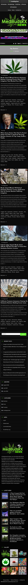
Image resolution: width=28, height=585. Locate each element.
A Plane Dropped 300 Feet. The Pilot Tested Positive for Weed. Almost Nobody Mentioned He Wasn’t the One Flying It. (18, 496)
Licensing (3, 103)
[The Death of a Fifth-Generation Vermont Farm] (5, 529)
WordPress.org (6, 429)
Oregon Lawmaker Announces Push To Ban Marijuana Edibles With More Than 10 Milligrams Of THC (14, 347)
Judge (2, 270)
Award (8, 267)
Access (9, 319)
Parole (24, 4)
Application (10, 211)
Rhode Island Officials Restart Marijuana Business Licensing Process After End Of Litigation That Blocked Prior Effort (13, 79)
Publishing (11, 4)
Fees (14, 213)
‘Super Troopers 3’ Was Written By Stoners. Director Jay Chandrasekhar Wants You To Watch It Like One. (18, 521)
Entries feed (6, 423)
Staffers (16, 160)
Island (21, 101)
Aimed (8, 155)
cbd (23, 100)
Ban (12, 155)
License (2, 215)
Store (13, 10)
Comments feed (7, 426)
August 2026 (6, 385)
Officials (9, 105)
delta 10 (2, 101)
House (9, 158)
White (6, 161)
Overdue (4, 4)
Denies (23, 156)
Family (2, 158)
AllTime (18, 4)
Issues (15, 323)
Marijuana (23, 103)
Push (13, 160)
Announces (14, 319)
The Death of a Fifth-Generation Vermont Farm (17, 528)
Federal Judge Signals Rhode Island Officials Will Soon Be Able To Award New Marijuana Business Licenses (13, 246)
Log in (4, 420)
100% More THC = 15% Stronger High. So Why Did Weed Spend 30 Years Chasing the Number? (14, 361)
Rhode (2, 106)
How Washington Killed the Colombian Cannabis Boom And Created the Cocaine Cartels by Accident (17, 505)
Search (24, 43)
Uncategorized (4, 75)
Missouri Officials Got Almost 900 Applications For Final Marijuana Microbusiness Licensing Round (14, 374)
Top (22, 160)
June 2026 (5, 391)
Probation (14, 7)
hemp (18, 101)
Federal (15, 268)
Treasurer (21, 324)
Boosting (16, 155)
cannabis (19, 100)
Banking (20, 319)
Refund (18, 216)
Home (9, 10)
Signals (17, 272)
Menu (3, 43)
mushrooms (3, 105)
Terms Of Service (14, 580)
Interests (14, 158)
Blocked (9, 100)
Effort (14, 101)
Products (5, 407)
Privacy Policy (6, 580)
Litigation (8, 103)
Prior (13, 105)
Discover (3, 110)
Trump (2, 161)
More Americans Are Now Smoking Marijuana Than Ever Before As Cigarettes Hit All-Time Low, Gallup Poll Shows (14, 367)
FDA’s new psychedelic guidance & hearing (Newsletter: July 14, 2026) (17, 512)
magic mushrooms (15, 103)
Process (17, 105)
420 (6, 100)
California (8, 321)
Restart (21, 105)
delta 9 (10, 101)
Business (14, 100)
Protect (9, 160)
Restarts (23, 216)
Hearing (8, 323)
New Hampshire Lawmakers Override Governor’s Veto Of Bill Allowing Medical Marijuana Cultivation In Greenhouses (18, 538)
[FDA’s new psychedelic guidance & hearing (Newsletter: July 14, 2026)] (5, 513)
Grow (4, 404)
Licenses (7, 270)
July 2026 (5, 388)
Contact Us (18, 10)
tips (20, 160)
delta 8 (6, 101)
